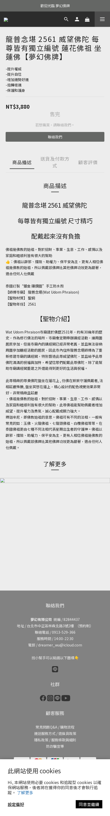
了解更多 (25, 792)
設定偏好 (16, 804)
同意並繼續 (89, 804)
